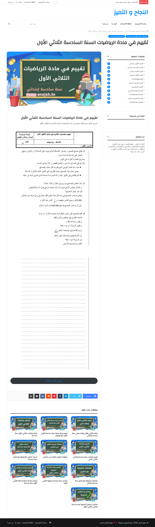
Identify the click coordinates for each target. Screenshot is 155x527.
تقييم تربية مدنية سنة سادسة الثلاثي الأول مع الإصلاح (54, 434)
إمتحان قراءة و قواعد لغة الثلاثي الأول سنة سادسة (25, 482)
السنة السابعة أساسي (135, 91)
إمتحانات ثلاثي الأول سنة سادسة (137, 36)
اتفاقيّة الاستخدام (29, 2)
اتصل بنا (19, 2)
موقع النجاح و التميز (106, 523)
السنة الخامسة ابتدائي (135, 98)
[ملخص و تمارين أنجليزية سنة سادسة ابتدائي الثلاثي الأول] (84, 494)
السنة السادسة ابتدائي (132, 31)
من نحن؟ (11, 2)
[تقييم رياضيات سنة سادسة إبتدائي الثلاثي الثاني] (84, 447)
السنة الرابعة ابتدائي (136, 83)
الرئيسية (144, 31)
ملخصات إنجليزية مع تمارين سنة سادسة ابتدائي (86, 482)
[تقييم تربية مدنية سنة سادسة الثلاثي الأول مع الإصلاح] (54, 423)
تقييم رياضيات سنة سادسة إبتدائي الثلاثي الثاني (85, 458)
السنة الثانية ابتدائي (136, 71)
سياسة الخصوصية (44, 2)
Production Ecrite (136, 94)
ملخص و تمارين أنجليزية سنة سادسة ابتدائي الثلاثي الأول (85, 505)
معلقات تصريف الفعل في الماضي (55, 457)
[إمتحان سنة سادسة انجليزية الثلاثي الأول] (54, 470)
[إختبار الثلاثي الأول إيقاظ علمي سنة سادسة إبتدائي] (84, 423)
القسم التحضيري (137, 87)
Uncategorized (137, 79)
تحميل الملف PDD (54, 381)
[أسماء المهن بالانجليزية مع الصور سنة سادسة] (23, 447)
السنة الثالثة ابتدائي (136, 75)
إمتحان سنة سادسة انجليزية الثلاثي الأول (54, 482)
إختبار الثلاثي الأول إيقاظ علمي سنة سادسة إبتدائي (85, 434)
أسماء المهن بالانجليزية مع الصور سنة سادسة (25, 458)
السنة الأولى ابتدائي (136, 64)
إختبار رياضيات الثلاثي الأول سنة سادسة (26, 434)
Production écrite (136, 102)
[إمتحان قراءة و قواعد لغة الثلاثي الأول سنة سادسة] (23, 470)
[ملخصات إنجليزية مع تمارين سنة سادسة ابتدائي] (84, 470)
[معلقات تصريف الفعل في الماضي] (54, 447)
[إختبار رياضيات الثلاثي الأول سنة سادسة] (23, 423)
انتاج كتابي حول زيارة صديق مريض (126, 2)
